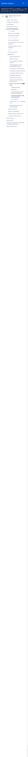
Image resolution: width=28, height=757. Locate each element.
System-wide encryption (16, 77)
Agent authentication (15, 56)
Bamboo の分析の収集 (13, 111)
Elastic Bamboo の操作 (13, 35)
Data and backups (12, 52)
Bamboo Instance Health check (15, 113)
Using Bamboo (10, 24)
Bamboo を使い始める (12, 19)
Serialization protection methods (17, 70)
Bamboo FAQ (10, 120)
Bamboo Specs (10, 118)
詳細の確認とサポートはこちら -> (11, 11)
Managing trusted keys (15, 75)
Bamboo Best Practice (12, 26)
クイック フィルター (13, 37)
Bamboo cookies (14, 58)
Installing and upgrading (12, 22)
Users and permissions (13, 40)
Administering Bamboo (12, 28)
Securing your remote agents (17, 68)
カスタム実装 (14, 99)
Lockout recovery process (14, 115)
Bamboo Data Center (12, 126)
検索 (23, 3)
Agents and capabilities (13, 33)
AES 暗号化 (14, 89)
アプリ (9, 49)
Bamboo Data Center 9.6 (15, 15)
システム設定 (11, 31)
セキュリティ (11, 54)
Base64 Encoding (15, 87)
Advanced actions (12, 109)
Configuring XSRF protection (16, 73)
